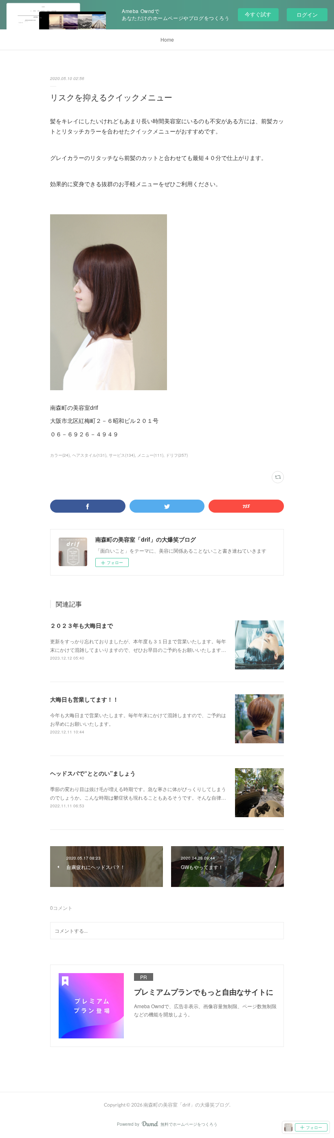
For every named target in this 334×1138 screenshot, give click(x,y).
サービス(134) (122, 455)
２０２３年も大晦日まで (81, 625)
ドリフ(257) (177, 455)
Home (167, 39)
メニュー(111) (150, 455)
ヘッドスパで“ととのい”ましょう (93, 773)
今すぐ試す (258, 14)
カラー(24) (60, 455)
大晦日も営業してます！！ (84, 699)
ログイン (307, 14)
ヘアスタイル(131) (89, 455)
